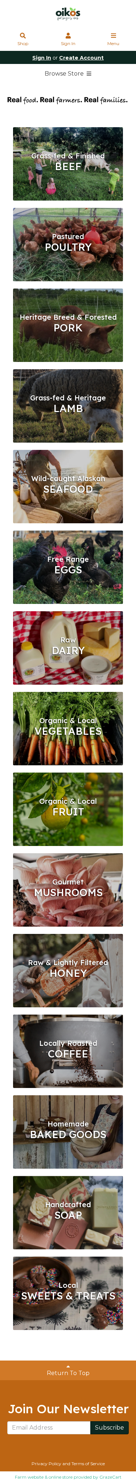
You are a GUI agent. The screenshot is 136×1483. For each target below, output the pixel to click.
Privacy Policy (46, 1463)
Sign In (68, 43)
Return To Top (68, 1373)
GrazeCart (110, 1477)
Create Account (81, 58)
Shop (22, 43)
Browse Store (65, 73)
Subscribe (109, 1427)
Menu (113, 43)
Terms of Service (88, 1463)
